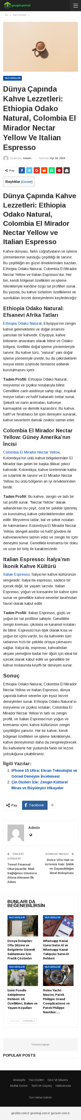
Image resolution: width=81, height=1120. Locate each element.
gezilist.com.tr (20, 1113)
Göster (27, 181)
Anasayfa (19, 1080)
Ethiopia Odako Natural (22, 323)
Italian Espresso (16, 574)
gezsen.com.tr (60, 1113)
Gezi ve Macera (58, 1080)
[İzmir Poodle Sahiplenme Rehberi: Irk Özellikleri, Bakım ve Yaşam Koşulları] (22, 975)
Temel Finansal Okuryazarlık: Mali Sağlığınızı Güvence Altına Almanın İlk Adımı (22, 873)
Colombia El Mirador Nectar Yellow (31, 452)
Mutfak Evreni (18, 1085)
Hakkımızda (63, 1085)
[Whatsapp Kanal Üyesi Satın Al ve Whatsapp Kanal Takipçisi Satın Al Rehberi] (58, 926)
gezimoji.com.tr (40, 1113)
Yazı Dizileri (12, 78)
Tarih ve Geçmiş (41, 1085)
